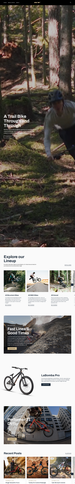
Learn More (8, 136)
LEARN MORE (12, 348)
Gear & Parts (11, 2)
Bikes (5, 2)
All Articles (68, 453)
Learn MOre (12, 439)
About (18, 2)
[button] (72, 285)
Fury (52, 458)
